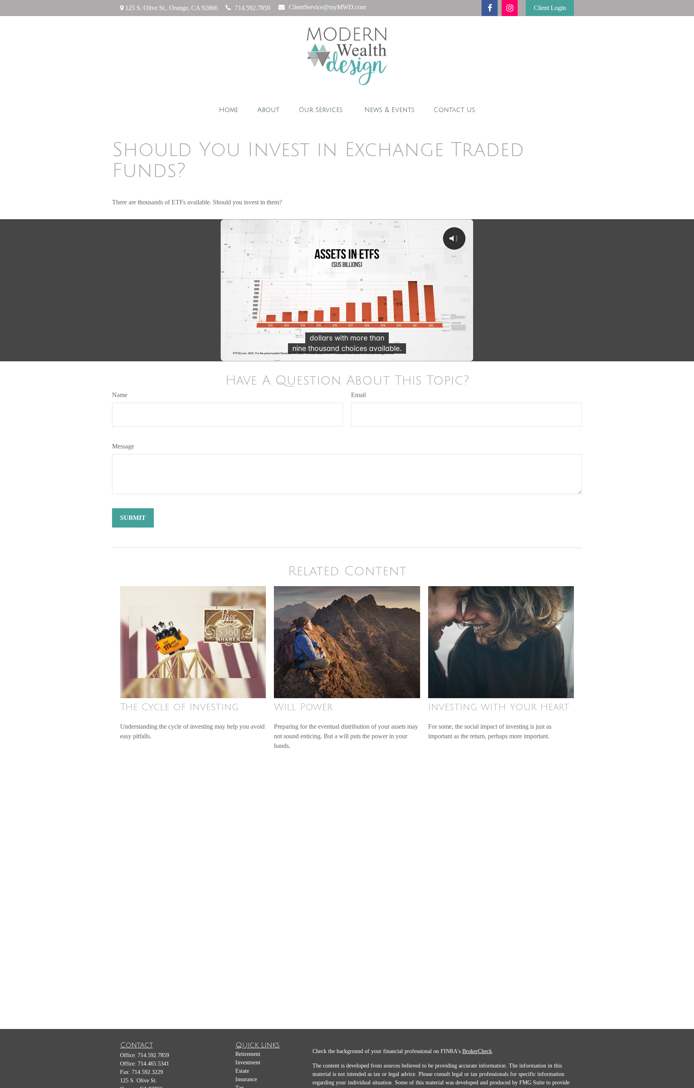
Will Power (303, 707)
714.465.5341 (153, 1064)
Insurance (246, 1079)
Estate (242, 1071)
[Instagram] (510, 8)
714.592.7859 (252, 7)
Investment (247, 1062)
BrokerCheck (477, 1051)
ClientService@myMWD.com (327, 7)
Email (358, 394)
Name (119, 394)
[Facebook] (490, 8)
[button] (228, 110)
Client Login (550, 7)
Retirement (247, 1054)
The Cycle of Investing (179, 707)
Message (123, 446)
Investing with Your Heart (498, 707)
